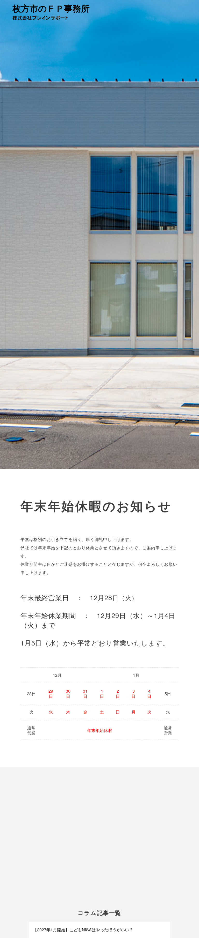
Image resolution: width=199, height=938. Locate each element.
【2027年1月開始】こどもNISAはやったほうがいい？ (83, 930)
